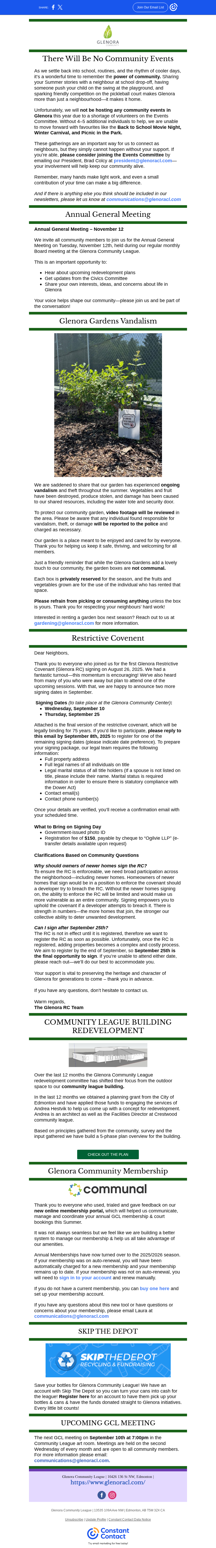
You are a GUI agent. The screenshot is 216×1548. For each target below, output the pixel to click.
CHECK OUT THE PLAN (108, 1154)
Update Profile (96, 1519)
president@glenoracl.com (143, 160)
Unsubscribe (74, 1519)
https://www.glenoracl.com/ (108, 1482)
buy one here (154, 1288)
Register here (74, 1396)
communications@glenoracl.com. (72, 1460)
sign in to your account (85, 1277)
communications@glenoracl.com (143, 199)
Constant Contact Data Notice (130, 1519)
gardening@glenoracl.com (64, 623)
